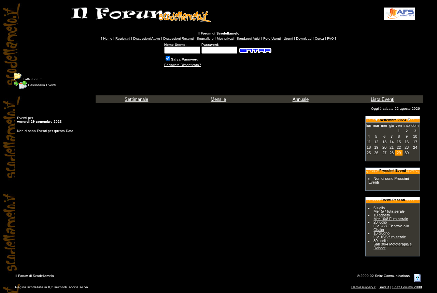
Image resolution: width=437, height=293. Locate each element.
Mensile (218, 99)
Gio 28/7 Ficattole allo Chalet (391, 228)
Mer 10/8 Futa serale (390, 219)
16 (407, 142)
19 (376, 147)
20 (384, 147)
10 (415, 136)
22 (399, 147)
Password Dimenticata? (182, 65)
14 (392, 142)
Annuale (301, 99)
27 (384, 153)
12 (376, 142)
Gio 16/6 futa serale (389, 237)
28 (392, 153)
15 (399, 142)
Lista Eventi (382, 99)
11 (369, 142)
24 (415, 147)
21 (392, 147)
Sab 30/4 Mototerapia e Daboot (392, 246)
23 (407, 147)
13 (384, 142)
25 (369, 153)
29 (399, 153)
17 (415, 142)
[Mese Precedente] (376, 119)
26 (376, 153)
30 (407, 153)
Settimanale (136, 99)
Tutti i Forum (32, 79)
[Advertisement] (315, 13)
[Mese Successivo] (409, 119)
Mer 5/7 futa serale (389, 211)
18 (369, 147)
